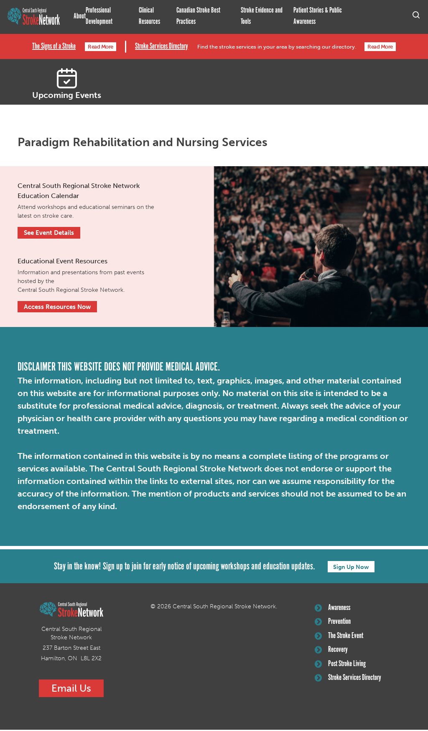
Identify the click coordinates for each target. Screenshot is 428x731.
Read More (100, 47)
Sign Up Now (351, 567)
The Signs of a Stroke (54, 46)
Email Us (71, 688)
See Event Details (49, 233)
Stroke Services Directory (161, 46)
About (80, 16)
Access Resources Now (57, 307)
